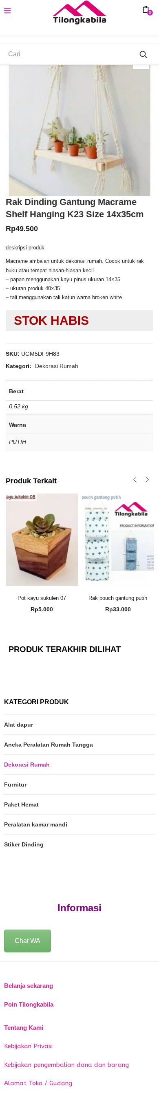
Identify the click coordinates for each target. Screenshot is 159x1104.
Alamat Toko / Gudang (38, 1083)
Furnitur (15, 784)
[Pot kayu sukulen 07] (42, 539)
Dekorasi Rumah (56, 366)
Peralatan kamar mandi (35, 824)
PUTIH (17, 442)
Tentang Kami (23, 1027)
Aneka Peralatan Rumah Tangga (48, 744)
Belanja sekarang (28, 985)
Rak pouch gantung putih (117, 598)
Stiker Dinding (24, 844)
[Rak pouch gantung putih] (118, 539)
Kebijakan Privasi (28, 1046)
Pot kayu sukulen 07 (42, 598)
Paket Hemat (21, 804)
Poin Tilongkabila (28, 1004)
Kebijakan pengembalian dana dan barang (66, 1065)
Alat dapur (18, 724)
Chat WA (27, 940)
